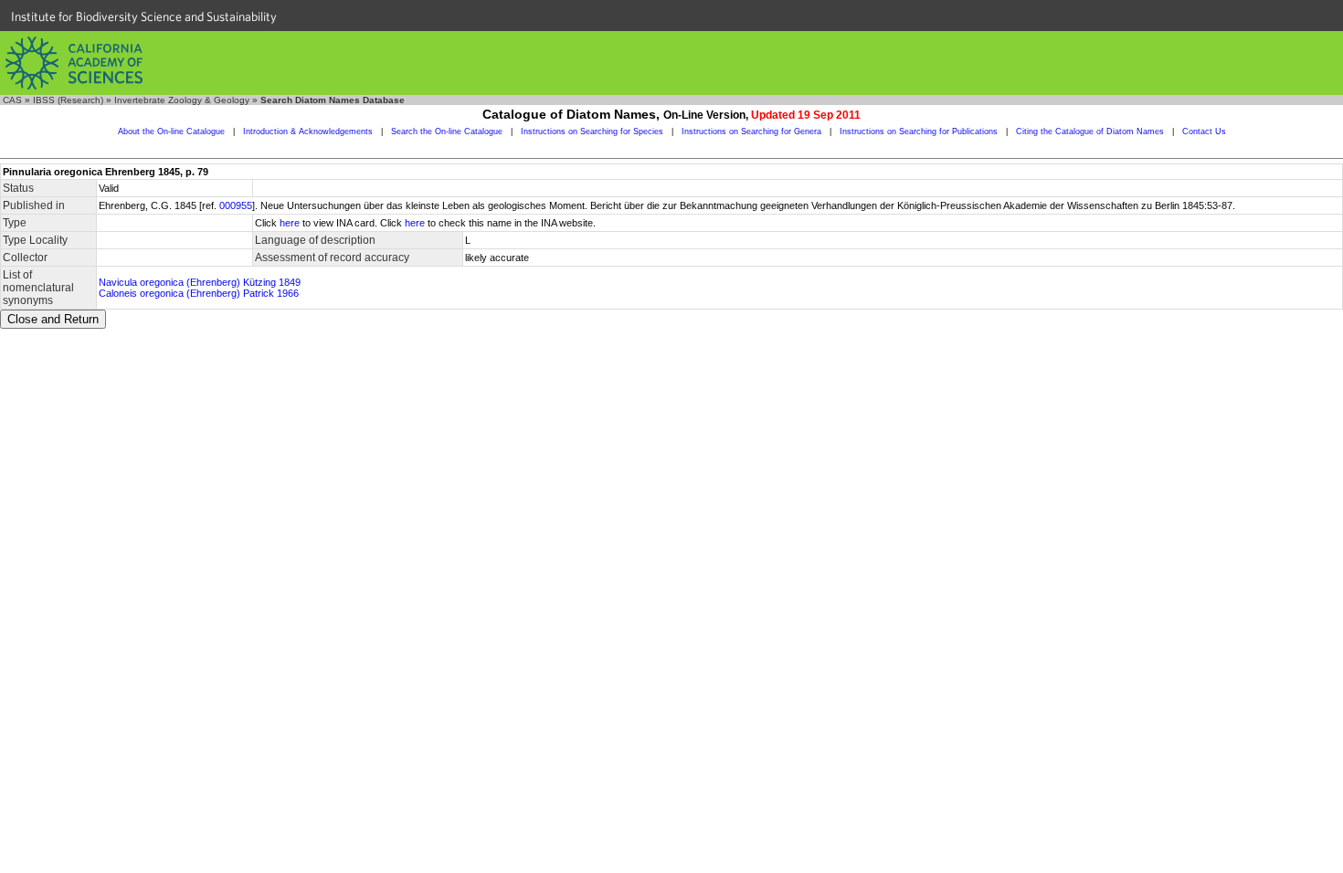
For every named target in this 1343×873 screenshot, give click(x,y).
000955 (235, 205)
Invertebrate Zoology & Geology (181, 100)
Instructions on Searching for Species (592, 131)
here (290, 222)
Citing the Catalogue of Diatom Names (1090, 131)
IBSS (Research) (68, 100)
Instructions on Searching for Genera (751, 131)
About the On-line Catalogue (171, 131)
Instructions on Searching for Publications (919, 131)
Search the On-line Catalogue (446, 131)
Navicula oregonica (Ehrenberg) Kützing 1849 (200, 282)
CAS (12, 100)
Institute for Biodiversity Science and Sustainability (144, 16)
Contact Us (1204, 131)
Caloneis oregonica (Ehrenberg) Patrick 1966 (199, 293)
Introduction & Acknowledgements (308, 131)
